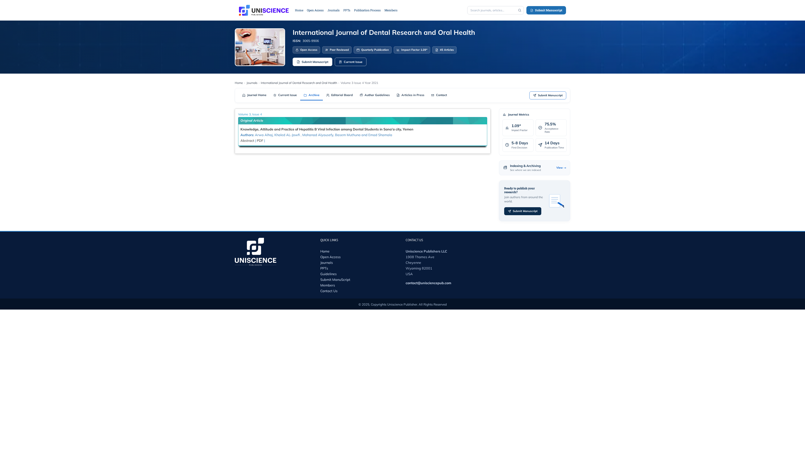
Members (327, 285)
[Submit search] (519, 10)
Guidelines (328, 274)
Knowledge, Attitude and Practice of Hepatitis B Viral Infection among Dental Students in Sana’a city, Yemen (326, 129)
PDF (260, 140)
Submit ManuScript (335, 279)
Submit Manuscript (548, 10)
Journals (326, 262)
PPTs (324, 268)
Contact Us (329, 291)
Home (325, 251)
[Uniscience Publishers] (264, 7)
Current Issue (353, 62)
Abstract (247, 140)
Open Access (330, 257)
